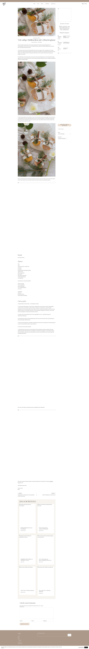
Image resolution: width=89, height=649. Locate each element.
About (19, 638)
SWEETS (39, 38)
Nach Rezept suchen (40, 633)
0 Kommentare (40, 42)
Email (33, 620)
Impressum (47, 3)
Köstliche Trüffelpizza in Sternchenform (48, 494)
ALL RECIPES (35, 38)
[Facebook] (85, 3)
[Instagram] (82, 3)
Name (21, 620)
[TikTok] (86, 3)
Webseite (45, 620)
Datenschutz (53, 3)
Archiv (59, 132)
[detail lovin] (4, 4)
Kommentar (22, 606)
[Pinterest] (83, 3)
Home (34, 3)
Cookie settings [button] (81, 647)
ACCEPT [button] (86, 647)
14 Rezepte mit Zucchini (65, 48)
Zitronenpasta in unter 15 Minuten (66, 42)
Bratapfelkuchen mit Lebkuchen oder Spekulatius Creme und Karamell (26, 495)
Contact (19, 640)
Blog (38, 3)
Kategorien (60, 136)
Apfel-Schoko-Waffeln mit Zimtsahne (27, 590)
